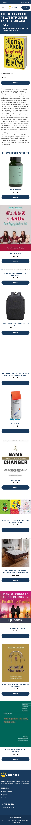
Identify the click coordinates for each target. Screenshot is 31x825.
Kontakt (8, 820)
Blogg (3, 820)
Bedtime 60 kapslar (15, 190)
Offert (26, 7)
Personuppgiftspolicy (23, 820)
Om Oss (4, 798)
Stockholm (5, 2)
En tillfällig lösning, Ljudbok (15, 628)
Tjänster (4, 795)
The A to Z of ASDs (15, 254)
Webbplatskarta (15, 822)
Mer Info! (15, 82)
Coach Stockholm (7, 792)
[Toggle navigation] (3, 7)
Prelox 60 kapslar (15, 424)
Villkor (14, 820)
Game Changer (15, 480)
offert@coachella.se (25, 2)
